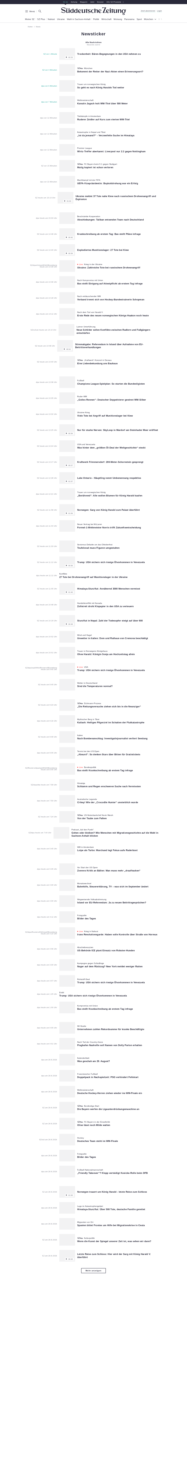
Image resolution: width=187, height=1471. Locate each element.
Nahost (51, 19)
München (148, 19)
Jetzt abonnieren (148, 11)
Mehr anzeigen (93, 1270)
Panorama (129, 19)
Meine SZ (29, 19)
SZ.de (65, 2)
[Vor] (161, 19)
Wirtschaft (106, 19)
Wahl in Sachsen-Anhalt (78, 19)
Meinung (118, 19)
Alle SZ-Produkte (114, 2)
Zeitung (74, 2)
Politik (96, 19)
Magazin (83, 2)
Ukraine (61, 19)
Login (159, 11)
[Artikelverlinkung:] (100, 54)
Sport (139, 19)
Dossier (100, 2)
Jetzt (92, 2)
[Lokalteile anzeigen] (156, 19)
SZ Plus (41, 19)
